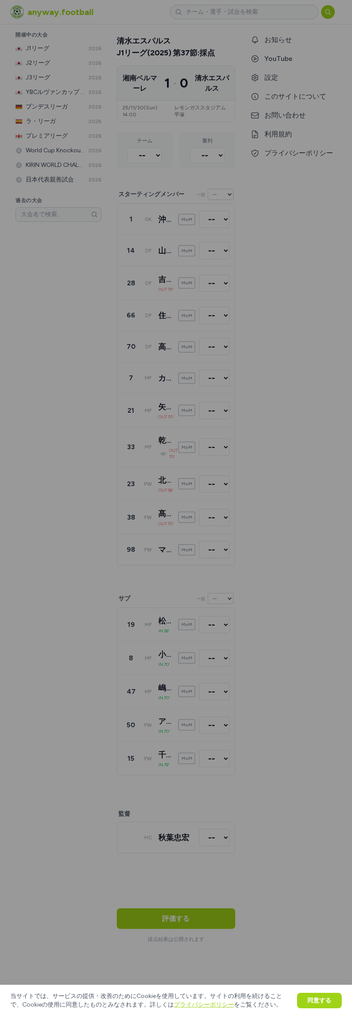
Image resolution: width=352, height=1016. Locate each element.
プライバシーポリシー (204, 1004)
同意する (319, 1000)
